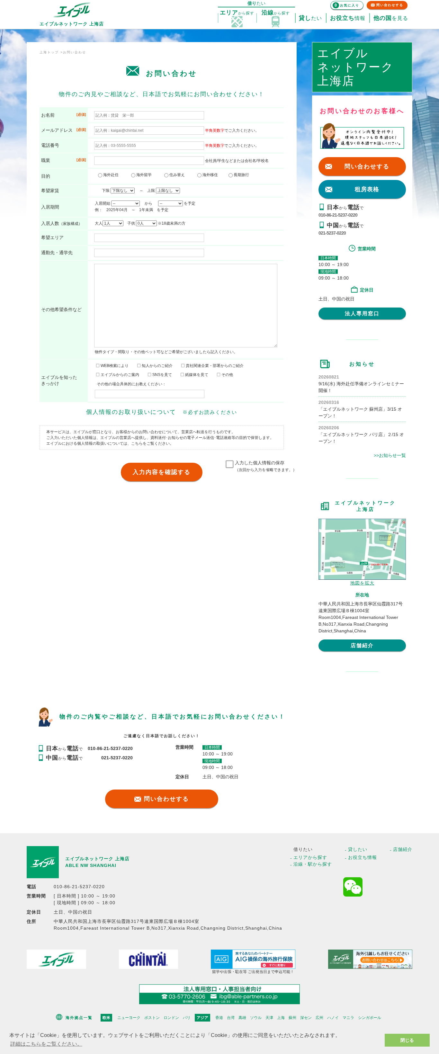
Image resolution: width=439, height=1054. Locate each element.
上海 (281, 1017)
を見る (390, 18)
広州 (319, 1017)
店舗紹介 (362, 645)
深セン (306, 1017)
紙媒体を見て (196, 374)
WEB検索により (114, 365)
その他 (226, 374)
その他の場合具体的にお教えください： (131, 384)
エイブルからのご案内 (119, 374)
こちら (137, 443)
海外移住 (212, 175)
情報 (347, 18)
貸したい (357, 849)
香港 (219, 1017)
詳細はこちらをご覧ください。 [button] (46, 1044)
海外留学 (145, 175)
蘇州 (292, 1017)
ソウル (256, 1017)
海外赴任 (112, 175)
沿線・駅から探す (312, 864)
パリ (187, 1017)
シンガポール (369, 1017)
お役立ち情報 (362, 857)
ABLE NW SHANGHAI (90, 865)
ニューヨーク (128, 1017)
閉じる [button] (407, 1040)
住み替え (178, 175)
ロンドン (171, 1017)
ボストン (152, 1017)
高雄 (242, 1017)
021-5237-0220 (332, 233)
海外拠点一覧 (79, 1017)
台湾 (231, 1017)
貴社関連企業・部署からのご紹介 (214, 365)
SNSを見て (161, 374)
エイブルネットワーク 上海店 (97, 858)
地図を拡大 (362, 582)
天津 (269, 1017)
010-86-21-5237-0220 (337, 215)
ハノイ (333, 1017)
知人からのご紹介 (157, 365)
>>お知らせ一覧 (390, 455)
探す (237, 12)
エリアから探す (310, 857)
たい (310, 18)
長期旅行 (241, 175)
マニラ (348, 1017)
